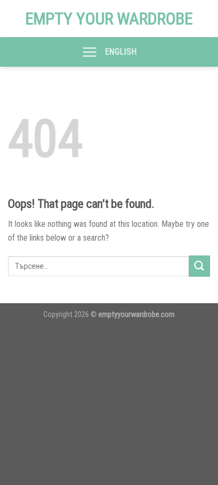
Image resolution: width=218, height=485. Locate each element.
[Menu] (89, 52)
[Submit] (199, 265)
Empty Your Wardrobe (109, 18)
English (121, 52)
